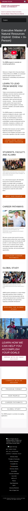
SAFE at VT (14, 478)
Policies (14, 480)
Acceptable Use (14, 463)
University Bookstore (14, 487)
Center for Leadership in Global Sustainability (11, 11)
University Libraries (14, 468)
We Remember (14, 466)
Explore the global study (14, 308)
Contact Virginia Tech (14, 453)
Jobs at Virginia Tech (14, 490)
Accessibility (14, 471)
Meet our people (14, 196)
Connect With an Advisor (14, 381)
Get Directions (11, 449)
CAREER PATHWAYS (14, 402)
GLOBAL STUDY (14, 409)
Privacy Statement (14, 461)
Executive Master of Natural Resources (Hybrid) (12, 13)
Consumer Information (14, 473)
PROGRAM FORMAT (14, 389)
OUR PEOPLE (14, 395)
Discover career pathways (14, 256)
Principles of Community (14, 459)
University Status (14, 456)
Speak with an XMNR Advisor (14, 358)
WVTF (14, 485)
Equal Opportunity (14, 483)
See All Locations (12, 451)
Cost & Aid (14, 476)
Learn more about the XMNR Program (14, 141)
